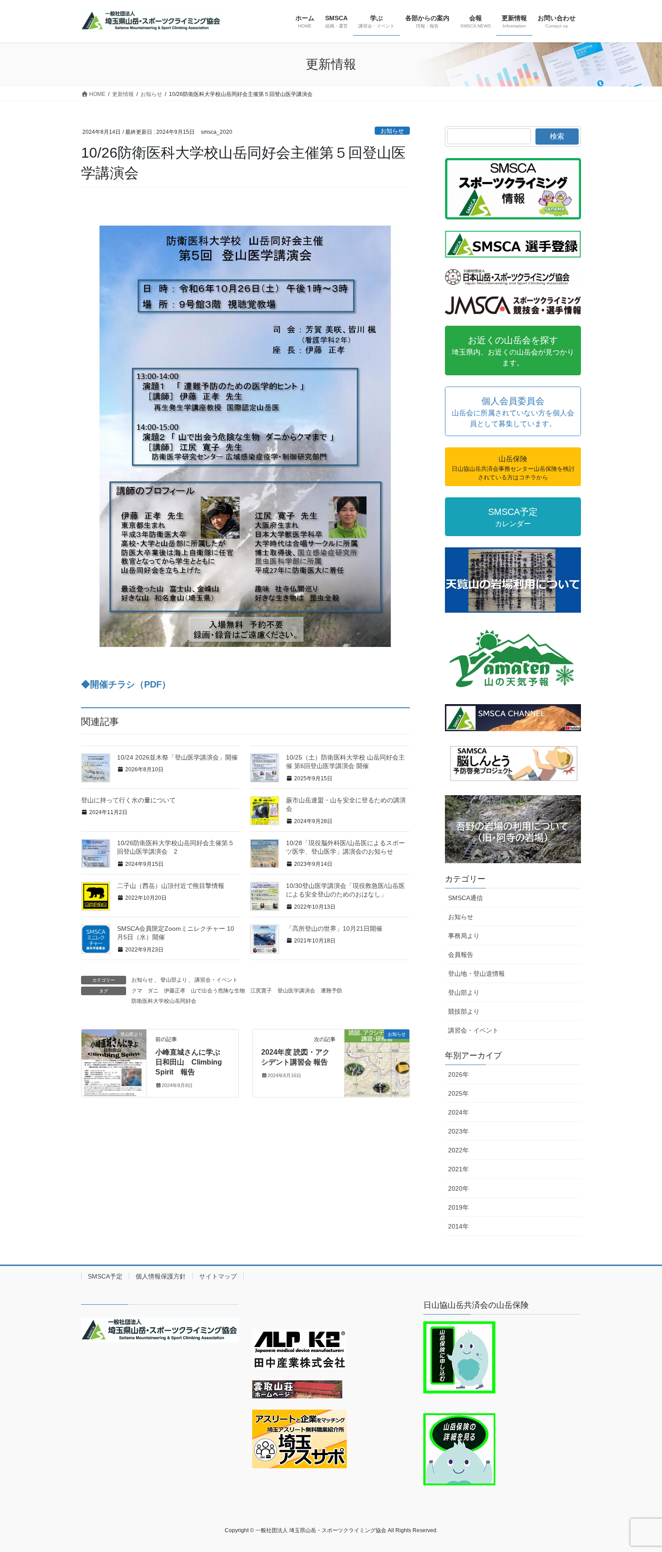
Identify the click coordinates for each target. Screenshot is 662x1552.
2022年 (458, 1150)
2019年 (458, 1207)
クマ (136, 991)
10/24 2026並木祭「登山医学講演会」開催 (177, 757)
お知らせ (392, 130)
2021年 (458, 1169)
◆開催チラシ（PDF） (126, 684)
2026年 (458, 1074)
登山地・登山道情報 (476, 973)
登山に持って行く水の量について (128, 800)
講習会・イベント (216, 980)
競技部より (464, 1011)
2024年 (458, 1112)
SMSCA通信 (465, 897)
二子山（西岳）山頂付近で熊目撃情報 (170, 885)
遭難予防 (331, 991)
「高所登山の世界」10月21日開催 (334, 928)
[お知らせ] (377, 1062)
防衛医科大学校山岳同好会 (163, 1001)
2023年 (458, 1131)
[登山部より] (114, 1062)
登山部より (173, 980)
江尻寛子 (261, 991)
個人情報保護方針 (161, 1276)
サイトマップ (218, 1276)
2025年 (458, 1093)
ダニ (153, 991)
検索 (557, 136)
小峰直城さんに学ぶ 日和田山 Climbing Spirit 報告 (191, 1062)
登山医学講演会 (296, 991)
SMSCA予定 (105, 1276)
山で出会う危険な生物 (218, 991)
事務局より (464, 935)
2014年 (458, 1226)
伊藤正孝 (175, 991)
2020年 (458, 1188)
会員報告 (460, 954)
